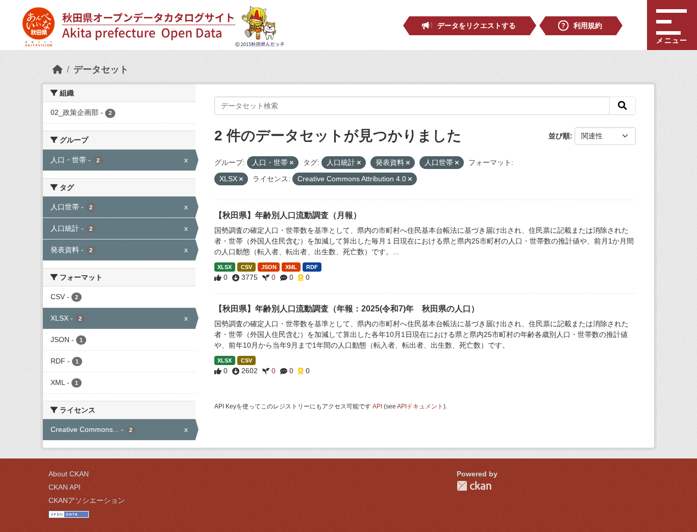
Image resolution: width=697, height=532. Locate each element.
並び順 (559, 136)
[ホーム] (58, 69)
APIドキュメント (420, 406)
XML (291, 267)
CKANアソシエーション (86, 500)
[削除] (291, 163)
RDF (312, 267)
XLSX (224, 267)
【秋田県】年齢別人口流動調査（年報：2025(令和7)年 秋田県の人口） (346, 308)
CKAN (474, 485)
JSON (269, 267)
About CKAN (68, 474)
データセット (101, 69)
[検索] (622, 105)
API (377, 406)
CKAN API (64, 487)
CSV (246, 267)
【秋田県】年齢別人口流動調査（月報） (287, 215)
